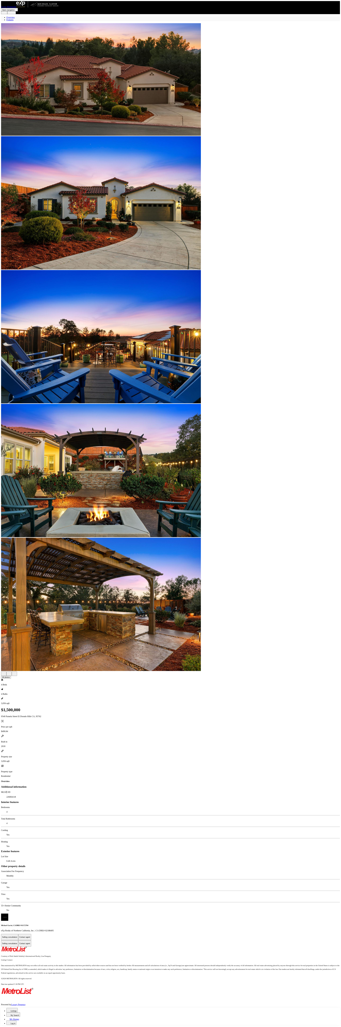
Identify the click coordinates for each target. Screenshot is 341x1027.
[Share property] (14, 674)
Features (9, 20)
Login (4, 13)
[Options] (3, 674)
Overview (10, 17)
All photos (6, 677)
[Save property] (9, 674)
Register (11, 13)
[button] (170, 79)
